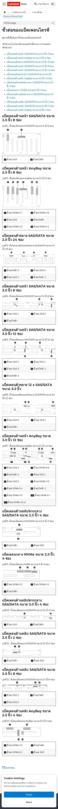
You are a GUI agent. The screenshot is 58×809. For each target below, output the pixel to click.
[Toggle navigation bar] (4, 4)
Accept (29, 795)
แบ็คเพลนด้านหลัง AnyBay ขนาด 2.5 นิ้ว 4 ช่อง (28, 110)
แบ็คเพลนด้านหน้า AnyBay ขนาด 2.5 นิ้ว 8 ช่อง (28, 58)
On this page (10, 23)
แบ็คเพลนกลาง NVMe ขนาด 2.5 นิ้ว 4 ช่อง (26, 90)
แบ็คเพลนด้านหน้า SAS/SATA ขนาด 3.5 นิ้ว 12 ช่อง (30, 70)
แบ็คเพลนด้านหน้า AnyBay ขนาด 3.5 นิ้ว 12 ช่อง (29, 78)
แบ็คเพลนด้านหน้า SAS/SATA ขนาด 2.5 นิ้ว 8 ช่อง (30, 54)
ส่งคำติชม (10, 768)
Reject (29, 802)
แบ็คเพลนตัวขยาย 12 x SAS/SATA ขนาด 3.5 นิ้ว (29, 74)
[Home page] (4, 12)
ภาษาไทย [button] (42, 4)
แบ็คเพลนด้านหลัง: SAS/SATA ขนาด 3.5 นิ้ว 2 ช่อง (30, 102)
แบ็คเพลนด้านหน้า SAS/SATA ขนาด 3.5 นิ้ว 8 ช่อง (30, 66)
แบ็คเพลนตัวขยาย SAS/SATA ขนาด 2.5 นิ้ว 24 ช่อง (30, 62)
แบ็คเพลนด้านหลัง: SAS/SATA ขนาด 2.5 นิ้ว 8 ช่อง (30, 106)
